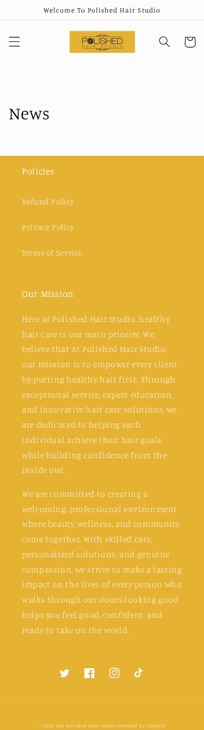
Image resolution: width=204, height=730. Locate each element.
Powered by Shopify (141, 725)
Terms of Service (52, 252)
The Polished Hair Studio (86, 725)
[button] (14, 41)
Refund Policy (48, 201)
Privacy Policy (48, 227)
